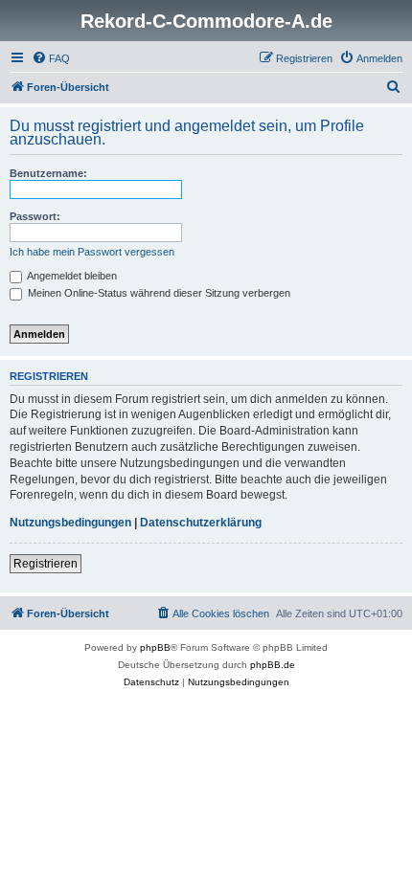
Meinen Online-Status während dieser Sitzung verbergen (157, 293)
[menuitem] (51, 58)
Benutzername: (48, 173)
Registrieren (45, 563)
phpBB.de (272, 664)
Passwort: (35, 216)
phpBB (155, 647)
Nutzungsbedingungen (70, 522)
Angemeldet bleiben (71, 275)
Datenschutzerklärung (201, 522)
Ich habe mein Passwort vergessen (92, 251)
